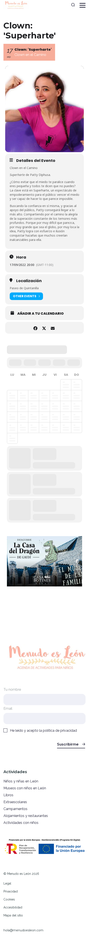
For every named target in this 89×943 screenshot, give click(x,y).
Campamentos (15, 809)
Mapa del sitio (13, 915)
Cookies (9, 899)
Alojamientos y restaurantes (25, 816)
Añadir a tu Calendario (40, 313)
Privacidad (10, 891)
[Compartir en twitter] (44, 328)
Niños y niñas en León (20, 781)
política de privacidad (60, 730)
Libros (8, 795)
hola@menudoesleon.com (23, 930)
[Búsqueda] (73, 5)
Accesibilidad (12, 907)
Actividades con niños (20, 823)
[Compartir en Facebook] (35, 328)
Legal (7, 883)
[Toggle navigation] (82, 5)
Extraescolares (15, 802)
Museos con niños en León (24, 788)
